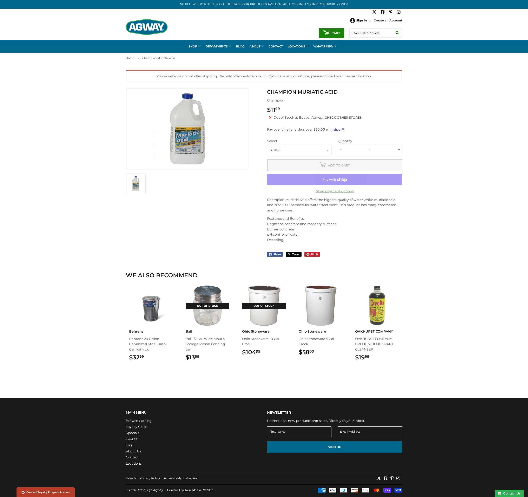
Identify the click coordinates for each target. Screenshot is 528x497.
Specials (132, 433)
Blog (240, 46)
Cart (335, 33)
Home (130, 58)
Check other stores (343, 117)
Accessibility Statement (181, 478)
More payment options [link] (335, 191)
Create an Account (388, 20)
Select (272, 141)
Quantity (345, 141)
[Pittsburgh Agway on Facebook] (383, 12)
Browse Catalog (139, 421)
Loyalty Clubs (136, 427)
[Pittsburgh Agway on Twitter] (374, 12)
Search (131, 478)
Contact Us (511, 493)
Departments (217, 46)
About (255, 46)
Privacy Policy (150, 478)
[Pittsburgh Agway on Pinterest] (390, 12)
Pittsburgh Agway (150, 490)
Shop (193, 46)
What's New (323, 46)
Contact (276, 46)
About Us (133, 451)
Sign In (361, 20)
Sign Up (334, 447)
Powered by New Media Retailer (190, 490)
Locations (297, 46)
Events (131, 439)
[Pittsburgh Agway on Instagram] (399, 12)
